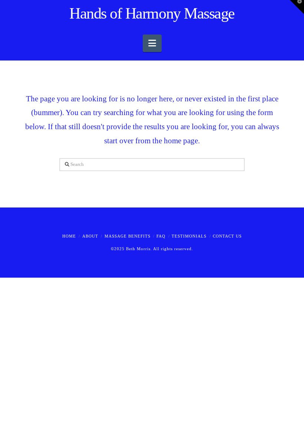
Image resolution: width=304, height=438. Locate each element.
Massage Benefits (128, 236)
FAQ (160, 236)
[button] (152, 43)
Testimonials (189, 236)
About (90, 236)
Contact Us (227, 236)
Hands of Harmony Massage (152, 13)
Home (69, 236)
